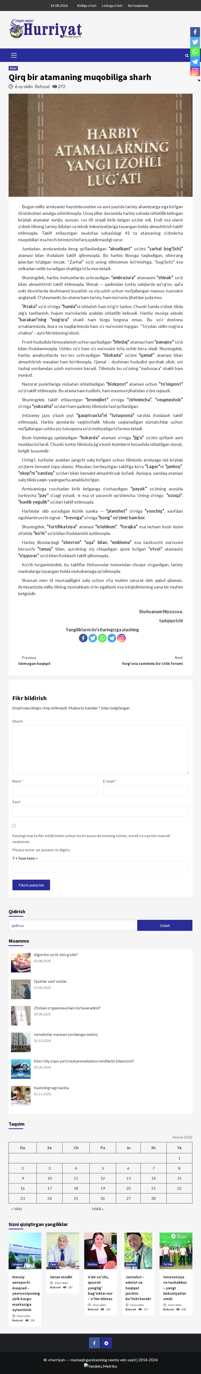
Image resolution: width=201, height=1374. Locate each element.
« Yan (16, 1208)
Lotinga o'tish (112, 5)
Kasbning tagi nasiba (51, 1087)
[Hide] (199, 80)
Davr (13, 68)
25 (76, 1198)
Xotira (92, 1264)
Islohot (18, 1264)
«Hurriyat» (57, 1359)
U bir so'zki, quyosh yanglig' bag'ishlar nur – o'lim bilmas (100, 1287)
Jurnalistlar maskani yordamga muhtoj (66, 1034)
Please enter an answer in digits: (41, 849)
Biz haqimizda (138, 5)
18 (76, 1188)
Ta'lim (167, 1264)
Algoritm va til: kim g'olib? (56, 954)
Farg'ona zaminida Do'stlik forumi (152, 660)
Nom (18, 781)
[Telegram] (112, 638)
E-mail (110, 781)
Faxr (53, 1264)
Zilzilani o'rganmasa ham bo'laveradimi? (67, 1007)
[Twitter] (92, 638)
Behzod (42, 86)
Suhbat (131, 1264)
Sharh (17, 721)
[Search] (187, 55)
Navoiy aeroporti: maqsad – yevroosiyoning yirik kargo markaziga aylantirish (26, 1293)
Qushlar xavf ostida (50, 981)
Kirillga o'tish (86, 5)
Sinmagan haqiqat (34, 660)
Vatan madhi (61, 1276)
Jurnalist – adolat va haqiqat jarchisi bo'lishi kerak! (138, 1287)
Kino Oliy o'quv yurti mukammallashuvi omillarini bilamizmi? (84, 1061)
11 (76, 1178)
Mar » (98, 1208)
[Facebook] (83, 638)
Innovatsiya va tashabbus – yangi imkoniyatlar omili (175, 1287)
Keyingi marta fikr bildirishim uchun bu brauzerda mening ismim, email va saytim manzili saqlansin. (91, 838)
